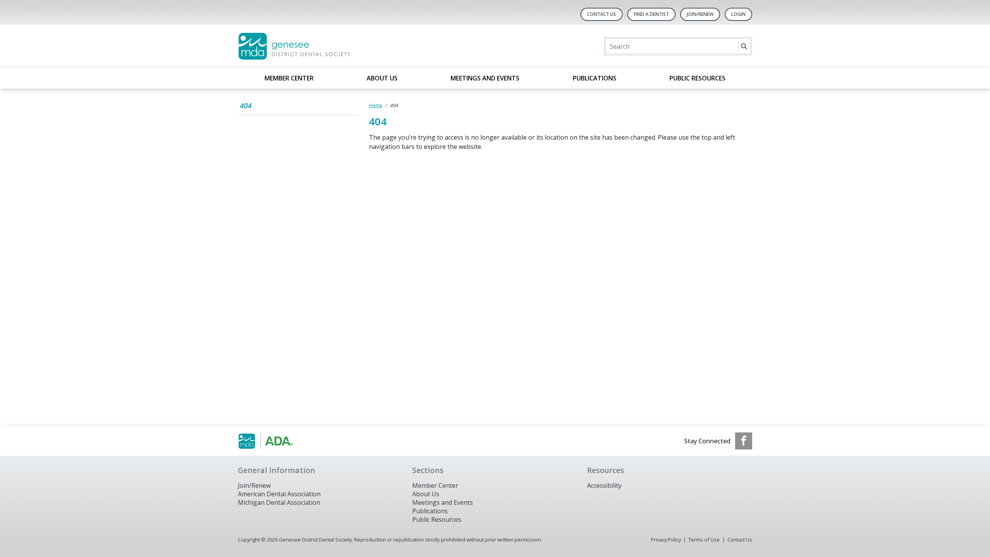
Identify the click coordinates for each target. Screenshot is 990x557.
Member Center (289, 78)
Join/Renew (700, 14)
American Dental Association (279, 494)
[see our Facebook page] (743, 440)
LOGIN (738, 14)
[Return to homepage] (338, 46)
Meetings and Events (485, 78)
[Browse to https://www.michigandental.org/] (277, 440)
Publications (594, 78)
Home (375, 105)
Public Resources (697, 78)
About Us (382, 78)
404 (245, 105)
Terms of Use (704, 539)
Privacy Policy (666, 539)
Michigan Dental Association (279, 502)
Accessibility (604, 485)
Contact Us (601, 14)
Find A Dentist (651, 14)
